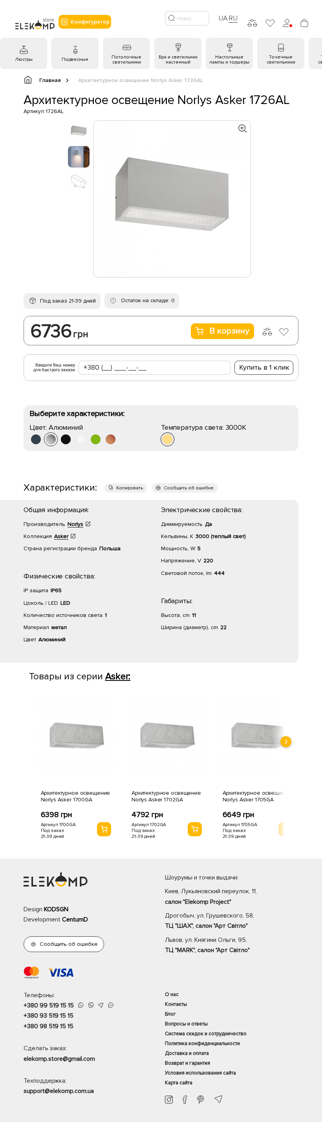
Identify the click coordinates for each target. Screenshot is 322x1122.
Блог (170, 1014)
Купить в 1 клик (264, 367)
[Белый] (80, 439)
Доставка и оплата (187, 1053)
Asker (61, 536)
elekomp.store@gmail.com (59, 1059)
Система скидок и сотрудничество (206, 1034)
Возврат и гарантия (187, 1063)
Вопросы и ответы (186, 1024)
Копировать (129, 488)
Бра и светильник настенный (178, 59)
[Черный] (65, 439)
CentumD (75, 919)
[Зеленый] (95, 439)
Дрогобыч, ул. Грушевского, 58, (209, 921)
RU (233, 18)
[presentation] (285, 741)
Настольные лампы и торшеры (229, 59)
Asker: (118, 676)
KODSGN (56, 909)
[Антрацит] (35, 439)
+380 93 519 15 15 (48, 1016)
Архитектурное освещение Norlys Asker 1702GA (166, 796)
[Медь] (110, 439)
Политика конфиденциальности (202, 1043)
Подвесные (75, 59)
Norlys (75, 524)
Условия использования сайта (200, 1073)
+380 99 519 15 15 (49, 1005)
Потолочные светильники (126, 59)
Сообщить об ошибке (189, 488)
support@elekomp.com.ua (59, 1091)
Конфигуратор (90, 21)
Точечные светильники (281, 59)
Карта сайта (178, 1083)
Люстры (24, 59)
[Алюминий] (50, 439)
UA (223, 18)
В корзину (229, 331)
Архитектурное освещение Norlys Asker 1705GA (257, 796)
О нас (172, 994)
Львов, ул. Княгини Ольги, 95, (207, 945)
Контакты (176, 1004)
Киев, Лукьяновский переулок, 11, (211, 896)
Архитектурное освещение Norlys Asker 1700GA (75, 796)
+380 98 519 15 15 (48, 1026)
